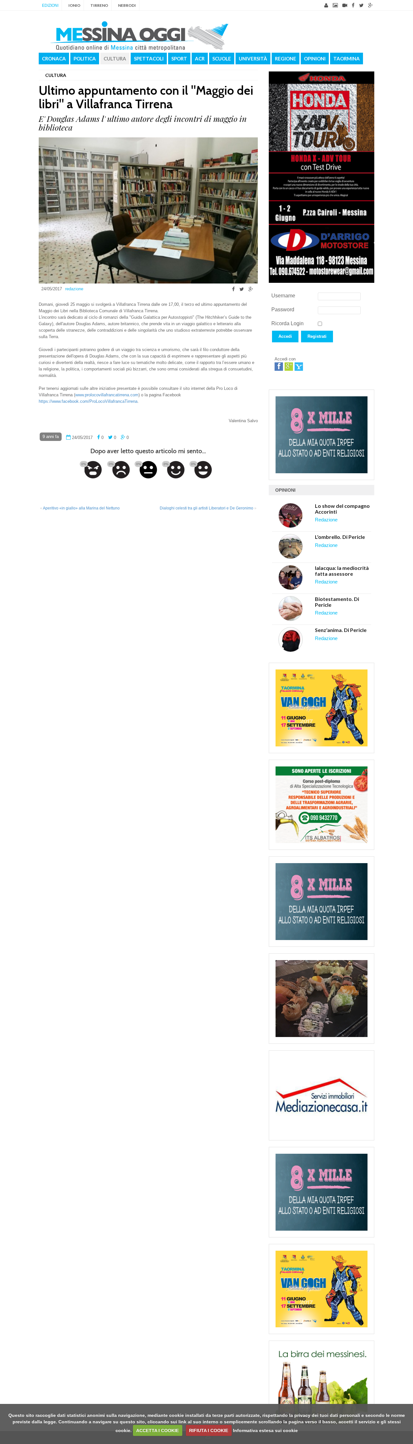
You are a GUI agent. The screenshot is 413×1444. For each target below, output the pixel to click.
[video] (345, 5)
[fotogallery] (335, 5)
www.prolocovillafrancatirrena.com (106, 394)
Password (282, 309)
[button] (285, 344)
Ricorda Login (287, 323)
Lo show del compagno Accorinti (342, 509)
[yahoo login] (299, 366)
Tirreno (99, 5)
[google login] (289, 366)
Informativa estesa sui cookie (265, 1430)
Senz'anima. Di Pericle (341, 630)
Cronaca (54, 58)
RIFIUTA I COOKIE (208, 1430)
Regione (285, 58)
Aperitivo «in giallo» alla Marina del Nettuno (81, 508)
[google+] (370, 5)
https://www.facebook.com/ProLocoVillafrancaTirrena (88, 401)
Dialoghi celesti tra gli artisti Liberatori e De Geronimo (206, 508)
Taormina (346, 58)
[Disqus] (148, 601)
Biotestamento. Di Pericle (337, 602)
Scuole (221, 58)
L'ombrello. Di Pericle (340, 537)
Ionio (74, 5)
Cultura (115, 58)
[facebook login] (279, 366)
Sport (179, 58)
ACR (200, 58)
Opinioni (315, 58)
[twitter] (361, 5)
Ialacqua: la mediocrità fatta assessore (342, 571)
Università (253, 58)
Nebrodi (127, 5)
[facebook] (353, 5)
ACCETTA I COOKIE (157, 1430)
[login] (326, 5)
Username (283, 295)
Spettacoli (149, 58)
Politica (85, 58)
